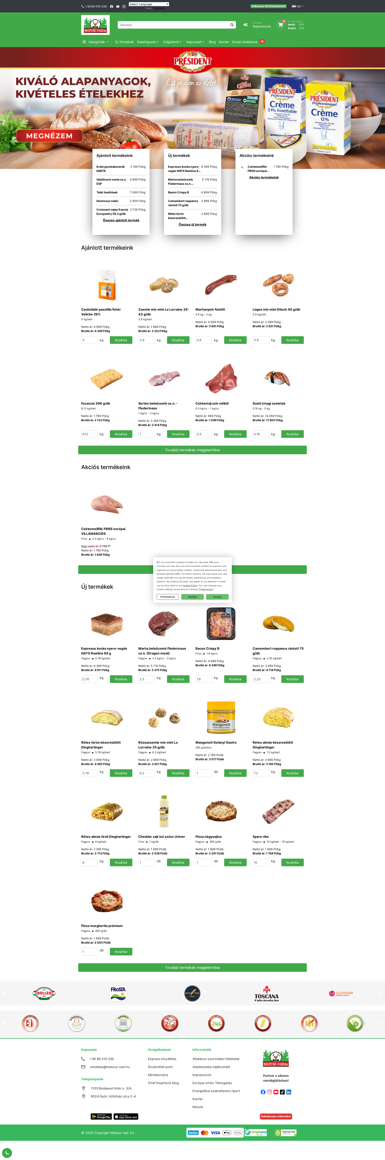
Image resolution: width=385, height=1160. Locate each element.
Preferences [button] (206, 589)
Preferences (167, 596)
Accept (217, 596)
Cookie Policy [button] (190, 585)
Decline (192, 596)
